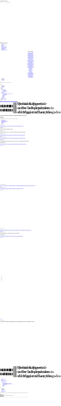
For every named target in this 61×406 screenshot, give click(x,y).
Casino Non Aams (3, 48)
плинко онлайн (30, 71)
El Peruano (1, 127)
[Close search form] (0, 41)
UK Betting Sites (30, 65)
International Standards (4, 92)
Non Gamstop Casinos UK (30, 56)
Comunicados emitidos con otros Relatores (7, 383)
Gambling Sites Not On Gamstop (30, 55)
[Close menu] (0, 81)
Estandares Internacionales (4, 380)
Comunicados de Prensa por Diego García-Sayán (8, 93)
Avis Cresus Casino (30, 72)
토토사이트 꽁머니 (30, 74)
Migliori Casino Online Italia (30, 52)
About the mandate (5, 90)
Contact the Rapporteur (4, 98)
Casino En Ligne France (30, 73)
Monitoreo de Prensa (4, 120)
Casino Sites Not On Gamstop (30, 58)
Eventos (3, 95)
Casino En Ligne (30, 76)
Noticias (2, 46)
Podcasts (4, 96)
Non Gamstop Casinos (30, 61)
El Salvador (1, 237)
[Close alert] (0, 83)
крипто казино (30, 70)
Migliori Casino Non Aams (30, 66)
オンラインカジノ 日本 (30, 59)
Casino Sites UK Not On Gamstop (30, 63)
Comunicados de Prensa (4, 121)
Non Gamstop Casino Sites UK (30, 60)
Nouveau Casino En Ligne (30, 75)
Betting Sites (3, 49)
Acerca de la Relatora (4, 44)
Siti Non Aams (30, 68)
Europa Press (1, 139)
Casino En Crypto (30, 67)
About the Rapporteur (4, 89)
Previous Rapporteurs (5, 91)
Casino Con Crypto (30, 54)
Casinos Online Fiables (30, 77)
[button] (30, 387)
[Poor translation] (3, 396)
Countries (2, 97)
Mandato (2, 379)
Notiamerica (1, 231)
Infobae (1, 136)
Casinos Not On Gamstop (4, 47)
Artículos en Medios (5, 94)
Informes (2, 45)
